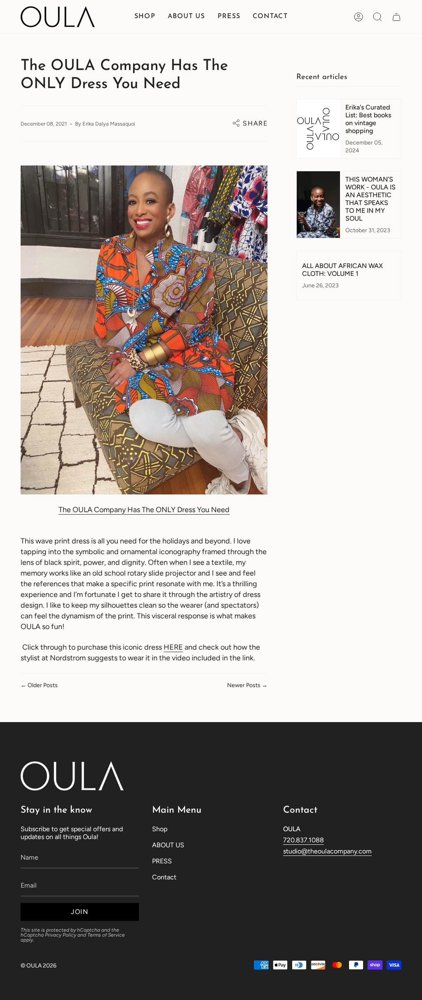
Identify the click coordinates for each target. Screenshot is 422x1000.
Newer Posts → (247, 685)
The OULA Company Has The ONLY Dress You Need (144, 509)
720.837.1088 (303, 840)
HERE (173, 647)
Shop (159, 829)
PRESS (162, 861)
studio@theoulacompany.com (327, 851)
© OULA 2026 (38, 965)
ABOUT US (168, 845)
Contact (164, 877)
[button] (144, 16)
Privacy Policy (60, 935)
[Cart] (396, 16)
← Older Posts (39, 685)
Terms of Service (106, 935)
